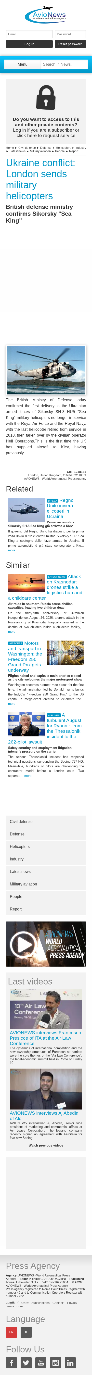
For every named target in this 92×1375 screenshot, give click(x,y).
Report (73, 151)
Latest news (18, 151)
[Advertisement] (46, 293)
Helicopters (63, 148)
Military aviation (40, 151)
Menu (22, 64)
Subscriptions (40, 1303)
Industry (81, 148)
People (60, 151)
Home (10, 148)
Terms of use (14, 1306)
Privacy (72, 1303)
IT (26, 1332)
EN (11, 1332)
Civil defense (27, 148)
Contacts (58, 1303)
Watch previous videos (46, 1145)
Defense (46, 148)
